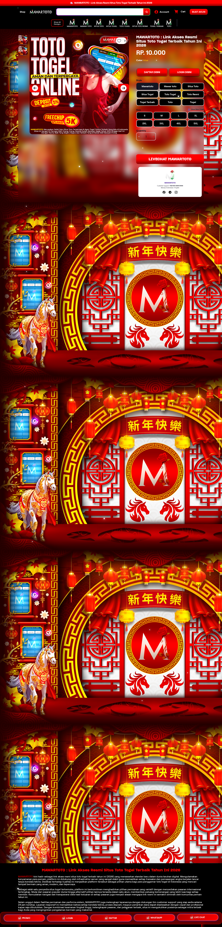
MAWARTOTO (25, 876)
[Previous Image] (35, 88)
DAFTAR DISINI (152, 72)
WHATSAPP (156, 917)
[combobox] (99, 11)
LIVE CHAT (199, 918)
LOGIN (69, 917)
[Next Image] (123, 88)
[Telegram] (170, 192)
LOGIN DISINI (184, 72)
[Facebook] (164, 192)
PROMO (26, 917)
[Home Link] (41, 11)
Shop (22, 12)
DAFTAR (113, 917)
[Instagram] (176, 192)
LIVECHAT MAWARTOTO (170, 159)
